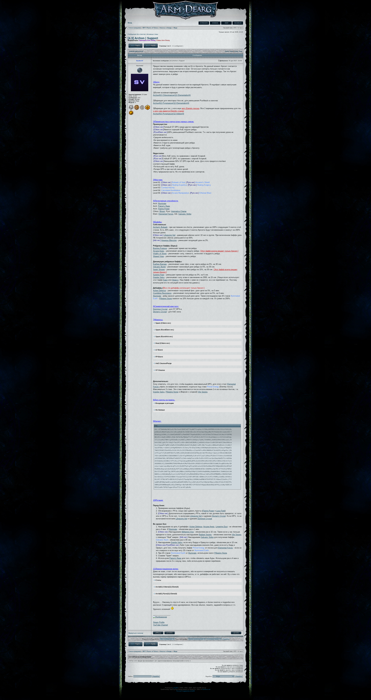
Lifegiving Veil (169, 235)
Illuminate (162, 203)
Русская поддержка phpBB (185, 691)
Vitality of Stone (160, 253)
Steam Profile (158, 622)
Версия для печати (136, 51)
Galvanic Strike (184, 214)
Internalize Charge (178, 211)
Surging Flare (158, 275)
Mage (175, 28)
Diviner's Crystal (160, 312)
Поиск (237, 23)
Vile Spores (203, 392)
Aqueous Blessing (169, 240)
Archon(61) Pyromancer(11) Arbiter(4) (168, 114)
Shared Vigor (158, 256)
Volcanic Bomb (159, 267)
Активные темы (152, 34)
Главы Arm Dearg (163, 40)
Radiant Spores (205, 535)
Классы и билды (166, 28)
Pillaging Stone (165, 298)
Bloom (162, 211)
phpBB (175, 688)
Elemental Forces (166, 214)
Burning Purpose (160, 248)
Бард (165, 280)
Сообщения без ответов (136, 34)
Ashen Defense (159, 290)
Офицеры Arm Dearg (147, 40)
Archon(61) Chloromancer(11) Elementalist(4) (172, 95)
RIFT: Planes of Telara (150, 28)
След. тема (238, 51)
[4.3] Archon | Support (143, 38)
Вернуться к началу (136, 633)
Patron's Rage (164, 206)
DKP (226, 23)
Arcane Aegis (158, 251)
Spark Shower (159, 269)
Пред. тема (229, 51)
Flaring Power (164, 209)
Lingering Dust (222, 527)
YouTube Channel (160, 625)
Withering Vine (188, 532)
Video (215, 23)
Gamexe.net (206, 689)
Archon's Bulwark (160, 227)
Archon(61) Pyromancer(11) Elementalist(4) (171, 103)
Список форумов (135, 28)
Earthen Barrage (160, 264)
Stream (204, 23)
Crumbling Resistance (162, 293)
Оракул (175, 280)
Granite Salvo (158, 277)
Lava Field (220, 511)
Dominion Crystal (160, 309)
